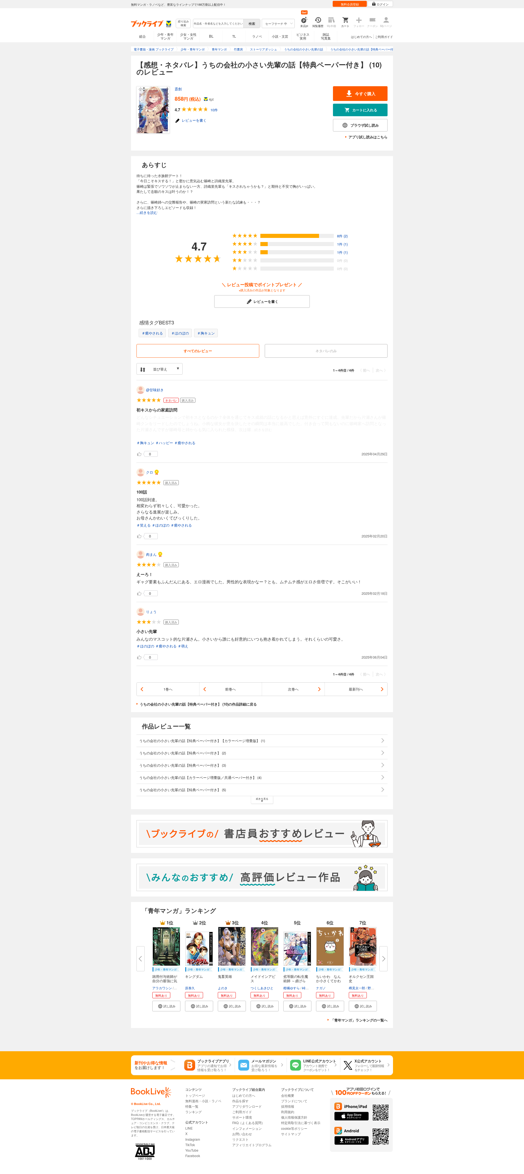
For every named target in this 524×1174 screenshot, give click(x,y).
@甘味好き (155, 389)
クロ (149, 472)
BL (211, 36)
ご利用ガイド (384, 36)
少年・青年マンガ (165, 36)
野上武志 (374, 987)
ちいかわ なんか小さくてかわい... (328, 981)
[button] (166, 1006)
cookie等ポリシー (294, 1128)
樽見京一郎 (357, 987)
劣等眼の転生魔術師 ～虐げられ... (295, 981)
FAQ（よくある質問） (248, 1122)
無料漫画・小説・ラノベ (203, 1100)
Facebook (192, 1155)
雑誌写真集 (326, 36)
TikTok (190, 1144)
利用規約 (287, 1111)
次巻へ (293, 689)
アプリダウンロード (247, 1106)
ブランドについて (294, 1100)
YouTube (191, 1150)
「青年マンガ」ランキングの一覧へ (359, 1020)
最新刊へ (356, 689)
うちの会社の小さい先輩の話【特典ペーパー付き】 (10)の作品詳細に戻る (198, 704)
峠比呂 (307, 987)
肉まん (151, 554)
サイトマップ (291, 1133)
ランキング (193, 1111)
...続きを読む (146, 212)
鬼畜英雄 (225, 976)
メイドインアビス (263, 978)
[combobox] (218, 23)
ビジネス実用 (302, 36)
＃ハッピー (164, 442)
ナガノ (321, 987)
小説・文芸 (280, 36)
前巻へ (230, 689)
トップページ (195, 1095)
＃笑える (143, 525)
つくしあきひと (262, 987)
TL (234, 36)
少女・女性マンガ (188, 36)
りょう (151, 611)
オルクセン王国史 (361, 978)
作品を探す (240, 1100)
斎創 (178, 88)
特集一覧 (191, 1106)
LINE (189, 1128)
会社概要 (287, 1095)
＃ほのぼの (180, 333)
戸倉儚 (179, 987)
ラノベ (257, 36)
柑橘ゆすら (291, 987)
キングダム (194, 976)
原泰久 (190, 987)
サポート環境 (242, 1117)
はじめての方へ (361, 36)
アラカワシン (162, 987)
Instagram (192, 1139)
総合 (142, 36)
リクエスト (240, 1139)
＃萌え (183, 646)
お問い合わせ (242, 1133)
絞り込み (183, 23)
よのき (223, 987)
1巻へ (167, 689)
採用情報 (287, 1106)
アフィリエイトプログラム (252, 1144)
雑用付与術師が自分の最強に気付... (164, 981)
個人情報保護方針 (294, 1117)
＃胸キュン (206, 333)
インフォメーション (247, 1128)
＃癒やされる (152, 333)
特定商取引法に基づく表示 (300, 1122)
